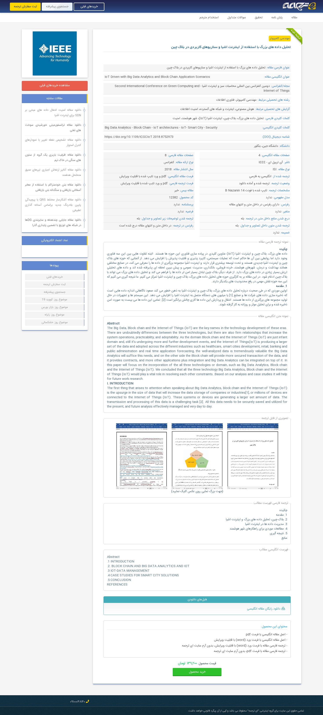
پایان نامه (277, 17)
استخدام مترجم (209, 17)
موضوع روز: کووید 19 (54, 299)
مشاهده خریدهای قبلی (55, 85)
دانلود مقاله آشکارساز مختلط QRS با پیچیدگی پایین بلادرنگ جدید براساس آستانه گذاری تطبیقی (53, 205)
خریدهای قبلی (89, 6)
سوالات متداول (236, 17)
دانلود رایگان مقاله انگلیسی (263, 608)
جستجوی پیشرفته (57, 6)
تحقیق (259, 17)
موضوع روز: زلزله (54, 314)
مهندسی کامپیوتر (280, 38)
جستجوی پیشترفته (54, 292)
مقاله (294, 17)
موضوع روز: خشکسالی (55, 322)
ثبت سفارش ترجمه (25, 6)
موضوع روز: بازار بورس (54, 307)
